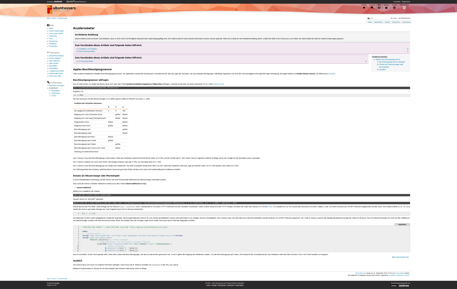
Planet (394, 5)
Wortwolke (53, 46)
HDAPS (332, 74)
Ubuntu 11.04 (218, 84)
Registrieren (406, 2)
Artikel (370, 22)
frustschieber (399, 273)
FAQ (51, 39)
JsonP (270, 207)
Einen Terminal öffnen (86, 51)
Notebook (400, 275)
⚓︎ (407, 49)
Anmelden (396, 2)
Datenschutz (222, 285)
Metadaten (55, 91)
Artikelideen (53, 68)
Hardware (392, 275)
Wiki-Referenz (54, 61)
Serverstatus (239, 285)
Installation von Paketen (87, 49)
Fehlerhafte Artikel (56, 73)
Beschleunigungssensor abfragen (392, 62)
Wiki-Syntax (54, 63)
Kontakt (214, 285)
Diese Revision (360, 273)
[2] (95, 198)
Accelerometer (62, 18)
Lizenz (208, 285)
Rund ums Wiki (55, 76)
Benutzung (53, 41)
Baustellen (53, 66)
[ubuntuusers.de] (62, 10)
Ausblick (382, 70)
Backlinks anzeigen (56, 86)
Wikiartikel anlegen (56, 56)
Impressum (230, 285)
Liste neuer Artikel (56, 34)
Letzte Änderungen (56, 31)
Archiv (53, 18)
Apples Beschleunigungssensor (388, 59)
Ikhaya (386, 5)
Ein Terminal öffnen (85, 61)
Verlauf (387, 22)
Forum (372, 5)
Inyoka (57, 283)
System (407, 275)
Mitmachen (404, 5)
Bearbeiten (378, 22)
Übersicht (53, 36)
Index (51, 28)
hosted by (50, 2)
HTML (53, 96)
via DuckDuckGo (404, 18)
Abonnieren (406, 22)
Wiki (379, 5)
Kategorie (53, 44)
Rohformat (55, 93)
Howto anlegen (55, 58)
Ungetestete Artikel (56, 71)
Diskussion (396, 22)
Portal (364, 5)
